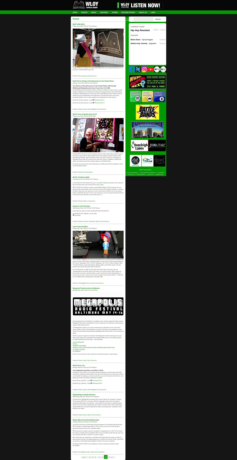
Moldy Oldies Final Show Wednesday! (86, 420)
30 (95, 457)
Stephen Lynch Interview (81, 206)
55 (112, 457)
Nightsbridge (85, 399)
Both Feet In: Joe (79, 365)
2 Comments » (99, 283)
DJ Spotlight (82, 283)
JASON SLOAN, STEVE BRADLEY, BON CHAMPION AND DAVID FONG (94, 347)
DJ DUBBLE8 (76, 351)
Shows (115, 12)
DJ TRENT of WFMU (79, 349)
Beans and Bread (104, 90)
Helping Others (128, 12)
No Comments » (92, 76)
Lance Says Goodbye (80, 226)
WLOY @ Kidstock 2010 (81, 177)
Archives (104, 12)
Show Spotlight (91, 109)
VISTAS (75, 344)
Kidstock (105, 182)
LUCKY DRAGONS (78, 342)
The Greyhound (131, 174)
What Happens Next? (105, 187)
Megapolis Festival (78, 323)
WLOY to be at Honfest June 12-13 (85, 114)
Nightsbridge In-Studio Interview (84, 394)
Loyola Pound (150, 174)
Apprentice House (159, 174)
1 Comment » (92, 201)
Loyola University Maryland (132, 172)
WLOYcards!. (107, 161)
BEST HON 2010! (79, 24)
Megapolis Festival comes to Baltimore (86, 288)
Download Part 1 (100, 100)
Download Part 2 (100, 102)
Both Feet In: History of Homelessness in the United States (93, 81)
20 (92, 457)
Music (93, 12)
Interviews (92, 221)
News (75, 12)
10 (90, 457)
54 (109, 457)
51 (99, 457)
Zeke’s (116, 155)
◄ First (84, 457)
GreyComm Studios (141, 174)
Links (153, 12)
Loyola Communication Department (147, 172)
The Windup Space (115, 337)
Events (84, 12)
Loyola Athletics (160, 172)
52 (102, 457)
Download (77, 215)
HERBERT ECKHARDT (79, 345)
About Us (143, 12)
